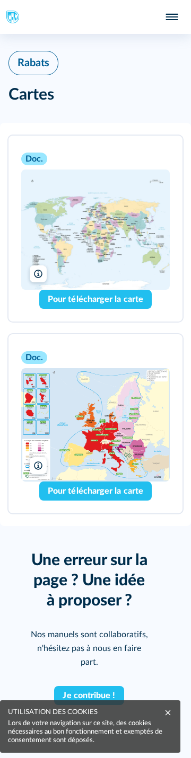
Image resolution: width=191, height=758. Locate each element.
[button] (95, 229)
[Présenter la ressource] (158, 157)
